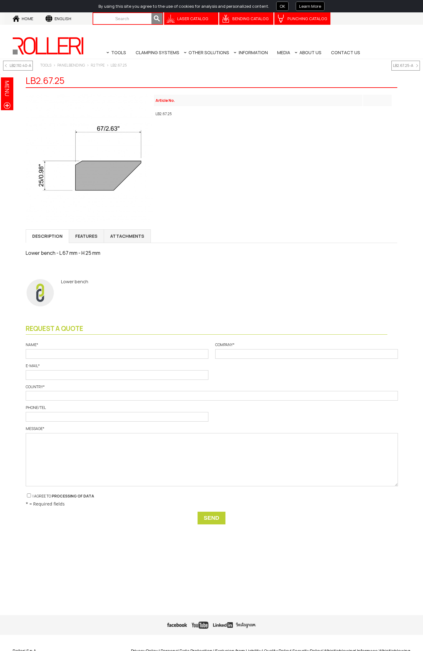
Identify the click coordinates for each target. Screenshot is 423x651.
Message (35, 428)
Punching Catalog (307, 18)
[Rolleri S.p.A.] (48, 45)
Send (211, 518)
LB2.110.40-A (20, 65)
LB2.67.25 (119, 65)
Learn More (310, 6)
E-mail (33, 365)
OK (282, 6)
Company (224, 344)
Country (35, 386)
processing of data (73, 496)
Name (32, 344)
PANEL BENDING (71, 65)
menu (7, 88)
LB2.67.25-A (403, 65)
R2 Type (98, 65)
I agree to (63, 496)
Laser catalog (192, 18)
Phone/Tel (36, 407)
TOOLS (45, 65)
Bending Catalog (250, 18)
